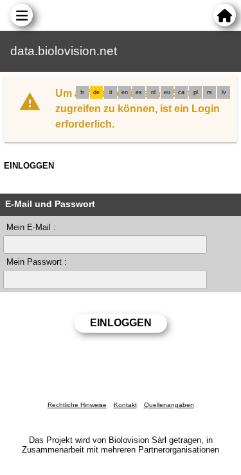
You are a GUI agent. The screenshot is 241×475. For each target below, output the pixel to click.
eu (167, 92)
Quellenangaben (169, 404)
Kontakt (125, 404)
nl (153, 92)
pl (195, 92)
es (139, 92)
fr (82, 92)
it (110, 92)
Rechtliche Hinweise (77, 404)
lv (224, 92)
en (124, 92)
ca (181, 92)
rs (209, 92)
